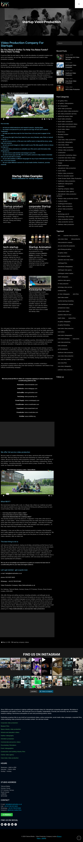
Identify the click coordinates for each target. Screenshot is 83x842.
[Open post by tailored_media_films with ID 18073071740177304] (5, 682)
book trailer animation (64, 119)
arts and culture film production (66, 246)
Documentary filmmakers (8, 745)
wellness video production (66, 224)
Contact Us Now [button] (27, 438)
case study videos (63, 145)
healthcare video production (66, 181)
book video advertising (64, 342)
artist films (76, 294)
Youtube (35, 352)
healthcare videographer (65, 183)
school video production (65, 209)
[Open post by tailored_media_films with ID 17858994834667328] (78, 666)
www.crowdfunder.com (32, 404)
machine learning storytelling (66, 301)
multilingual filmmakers (65, 203)
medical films (72, 318)
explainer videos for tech (64, 314)
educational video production (67, 168)
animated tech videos (63, 307)
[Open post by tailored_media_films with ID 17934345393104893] (47, 682)
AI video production (63, 283)
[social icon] (2, 824)
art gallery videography (64, 321)
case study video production (65, 356)
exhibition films (62, 290)
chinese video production (65, 150)
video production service (65, 222)
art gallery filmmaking (64, 325)
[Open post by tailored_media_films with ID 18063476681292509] (26, 682)
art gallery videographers (65, 103)
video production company (65, 242)
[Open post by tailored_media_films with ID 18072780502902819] (68, 681)
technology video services (66, 216)
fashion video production (65, 173)
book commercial (62, 345)
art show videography (64, 294)
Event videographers (7, 748)
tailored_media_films (5, 659)
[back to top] (79, 838)
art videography (63, 106)
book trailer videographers (65, 335)
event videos (62, 170)
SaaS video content (63, 297)
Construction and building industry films (13, 751)
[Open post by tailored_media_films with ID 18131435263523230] (15, 682)
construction (61, 152)
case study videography (65, 142)
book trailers (61, 332)
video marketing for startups (65, 304)
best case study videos (64, 359)
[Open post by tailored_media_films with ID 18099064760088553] (47, 666)
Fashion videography (7, 735)
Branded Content (63, 134)
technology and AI (63, 214)
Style (59, 211)
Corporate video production (66, 160)
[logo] (7, 703)
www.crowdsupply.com (32, 400)
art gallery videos (62, 252)
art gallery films (62, 101)
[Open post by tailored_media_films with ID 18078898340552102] (57, 666)
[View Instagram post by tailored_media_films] (8, 666)
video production (75, 239)
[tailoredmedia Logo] (5, 4)
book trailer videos (63, 129)
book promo (76, 338)
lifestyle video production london (68, 198)
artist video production (65, 108)
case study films (62, 363)
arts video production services (67, 114)
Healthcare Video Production (70, 74)
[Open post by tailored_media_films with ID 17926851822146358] (15, 664)
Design (60, 163)
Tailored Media (5, 71)
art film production (63, 349)
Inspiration (61, 186)
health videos (61, 318)
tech (59, 235)
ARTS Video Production (72, 89)
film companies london (64, 256)
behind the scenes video (65, 116)
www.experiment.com (31, 408)
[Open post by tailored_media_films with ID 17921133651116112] (78, 681)
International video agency (66, 191)
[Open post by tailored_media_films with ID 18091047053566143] (26, 664)
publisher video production (65, 369)
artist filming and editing (64, 249)
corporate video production (70, 235)
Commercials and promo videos (10, 742)
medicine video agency (64, 280)
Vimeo (42, 352)
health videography (63, 276)
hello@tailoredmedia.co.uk (13, 573)
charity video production (65, 147)
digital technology (63, 165)
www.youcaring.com (31, 396)
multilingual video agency (65, 270)
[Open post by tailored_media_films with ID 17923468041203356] (36, 682)
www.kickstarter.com (31, 384)
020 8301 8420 (10, 577)
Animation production (7, 739)
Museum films (5, 726)
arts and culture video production (68, 111)
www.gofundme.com (31, 392)
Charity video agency (7, 754)
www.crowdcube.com (31, 412)
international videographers (65, 266)
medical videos (62, 201)
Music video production (65, 206)
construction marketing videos (67, 155)
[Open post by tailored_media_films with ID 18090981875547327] (5, 663)
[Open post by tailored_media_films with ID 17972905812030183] (68, 664)
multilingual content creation (65, 273)
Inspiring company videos (21, 642)
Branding (60, 137)
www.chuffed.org (30, 416)
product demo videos (63, 311)
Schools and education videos (10, 732)
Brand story (61, 132)
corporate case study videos (66, 158)
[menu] (79, 4)
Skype (27, 505)
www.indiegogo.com (31, 388)
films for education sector (66, 176)
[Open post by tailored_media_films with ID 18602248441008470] (36, 666)
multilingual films (62, 263)
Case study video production (67, 139)
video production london (65, 219)
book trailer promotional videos (67, 124)
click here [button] (27, 629)
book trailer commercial (65, 121)
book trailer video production (67, 126)
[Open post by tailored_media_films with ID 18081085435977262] (57, 681)
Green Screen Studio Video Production (70, 178)
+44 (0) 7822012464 (14, 581)
